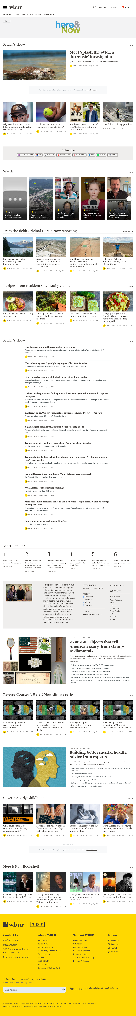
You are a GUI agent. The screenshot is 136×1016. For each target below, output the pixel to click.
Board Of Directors (46, 947)
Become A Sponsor (81, 961)
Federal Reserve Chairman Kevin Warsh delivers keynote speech (58, 474)
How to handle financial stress (81, 774)
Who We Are (43, 940)
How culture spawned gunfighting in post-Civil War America (56, 363)
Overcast (50, 155)
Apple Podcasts (27, 155)
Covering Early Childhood (24, 798)
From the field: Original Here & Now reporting (40, 231)
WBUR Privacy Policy (26, 1003)
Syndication (38, 1003)
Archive (25, 14)
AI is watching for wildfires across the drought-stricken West (15, 725)
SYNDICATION (116, 591)
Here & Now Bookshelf (21, 866)
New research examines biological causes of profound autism (56, 377)
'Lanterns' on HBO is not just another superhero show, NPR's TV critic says (63, 413)
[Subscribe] (63, 989)
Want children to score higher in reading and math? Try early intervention (117, 828)
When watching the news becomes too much (86, 786)
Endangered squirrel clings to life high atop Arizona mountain (80, 725)
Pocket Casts (65, 155)
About (18, 14)
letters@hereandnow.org (92, 614)
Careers (41, 957)
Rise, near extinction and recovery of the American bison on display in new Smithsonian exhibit (100, 682)
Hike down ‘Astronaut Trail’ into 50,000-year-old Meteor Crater (115, 261)
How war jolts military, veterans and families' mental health (91, 777)
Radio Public (80, 155)
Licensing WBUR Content (49, 968)
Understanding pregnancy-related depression (86, 780)
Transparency (44, 954)
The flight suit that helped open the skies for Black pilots (90, 674)
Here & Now (77, 66)
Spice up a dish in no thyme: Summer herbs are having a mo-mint (49, 316)
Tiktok (87, 602)
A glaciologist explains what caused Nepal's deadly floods (54, 427)
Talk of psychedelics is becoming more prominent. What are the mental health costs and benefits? (101, 769)
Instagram (89, 599)
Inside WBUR (43, 944)
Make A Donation (80, 940)
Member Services (80, 947)
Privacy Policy (40, 1006)
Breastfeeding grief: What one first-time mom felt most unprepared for (84, 828)
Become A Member (81, 951)
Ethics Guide (43, 964)
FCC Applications (49, 1003)
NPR (39, 155)
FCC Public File (62, 1003)
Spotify (102, 155)
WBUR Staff (43, 961)
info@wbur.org (10, 944)
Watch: (8, 171)
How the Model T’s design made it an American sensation (90, 668)
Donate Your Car (80, 954)
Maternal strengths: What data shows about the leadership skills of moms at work (50, 828)
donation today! (91, 90)
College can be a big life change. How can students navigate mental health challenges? (101, 783)
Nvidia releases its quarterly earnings (44, 488)
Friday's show (14, 44)
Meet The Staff (36, 14)
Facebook (89, 597)
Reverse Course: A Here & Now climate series (38, 695)
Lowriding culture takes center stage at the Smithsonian (90, 671)
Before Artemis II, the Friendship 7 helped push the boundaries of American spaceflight (101, 677)
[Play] (71, 66)
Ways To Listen (49, 14)
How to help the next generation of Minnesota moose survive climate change (117, 725)
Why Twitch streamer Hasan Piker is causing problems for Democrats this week (17, 127)
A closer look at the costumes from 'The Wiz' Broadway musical (92, 665)
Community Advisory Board (49, 951)
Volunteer (77, 944)
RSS (92, 155)
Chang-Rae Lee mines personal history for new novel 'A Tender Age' (84, 897)
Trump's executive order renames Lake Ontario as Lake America (58, 443)
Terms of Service (53, 1006)
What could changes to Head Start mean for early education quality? (15, 828)
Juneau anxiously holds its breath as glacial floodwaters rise (14, 261)
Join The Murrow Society (83, 957)
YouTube (88, 605)
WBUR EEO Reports (75, 1003)
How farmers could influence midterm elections (50, 347)
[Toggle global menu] (5, 7)
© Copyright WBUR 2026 (10, 1003)
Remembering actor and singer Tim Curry (47, 521)
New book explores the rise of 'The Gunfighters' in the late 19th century (84, 127)
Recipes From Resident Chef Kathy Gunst (36, 286)
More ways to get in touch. (16, 957)
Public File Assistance (89, 1003)
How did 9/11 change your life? (117, 124)
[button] (15, 198)
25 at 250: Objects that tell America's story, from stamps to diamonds (97, 646)
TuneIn (114, 155)
